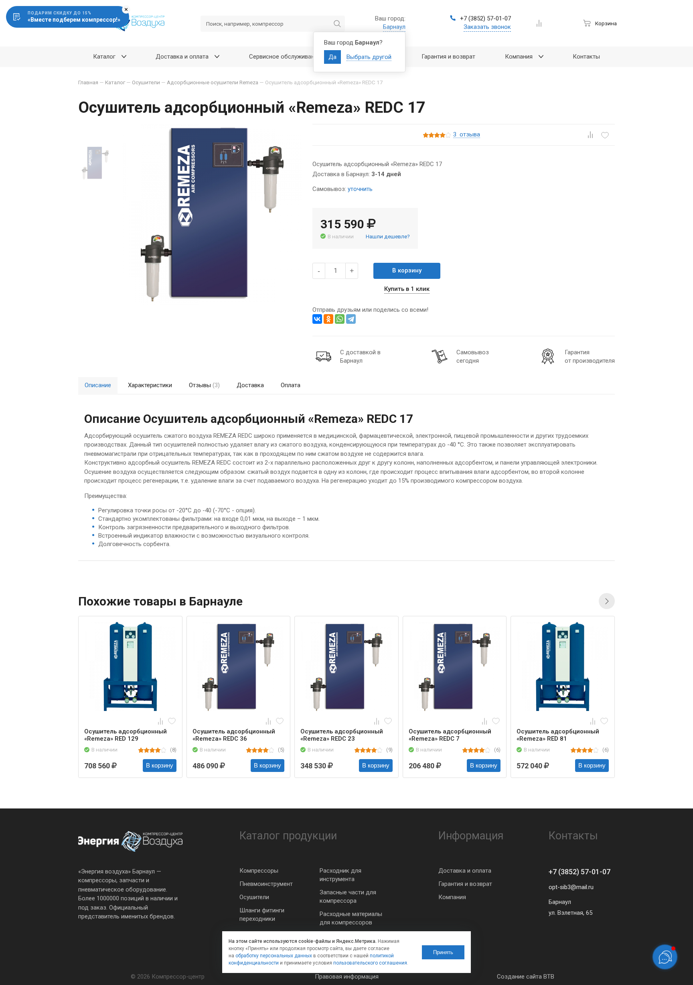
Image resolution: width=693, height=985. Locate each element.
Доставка (250, 385)
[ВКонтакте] (317, 319)
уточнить (360, 189)
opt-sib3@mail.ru (571, 887)
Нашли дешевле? (388, 236)
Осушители (254, 897)
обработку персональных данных (273, 956)
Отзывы (204, 385)
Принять (443, 952)
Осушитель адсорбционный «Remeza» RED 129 (125, 735)
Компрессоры (258, 870)
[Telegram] (351, 319)
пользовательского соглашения (370, 963)
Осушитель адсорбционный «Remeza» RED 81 (558, 735)
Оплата (290, 385)
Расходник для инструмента (340, 875)
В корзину (406, 270)
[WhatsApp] (339, 319)
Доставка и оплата (464, 870)
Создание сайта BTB (525, 976)
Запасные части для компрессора (348, 896)
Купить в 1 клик (407, 288)
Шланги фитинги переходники (261, 914)
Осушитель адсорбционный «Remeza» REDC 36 (233, 735)
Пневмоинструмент (266, 884)
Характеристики (150, 385)
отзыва (466, 135)
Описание (98, 385)
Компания (452, 897)
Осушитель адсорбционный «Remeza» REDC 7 (450, 735)
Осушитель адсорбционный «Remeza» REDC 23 (341, 735)
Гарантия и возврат (465, 884)
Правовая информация (347, 976)
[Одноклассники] (328, 319)
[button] (607, 601)
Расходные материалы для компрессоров (351, 918)
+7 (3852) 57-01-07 (579, 871)
